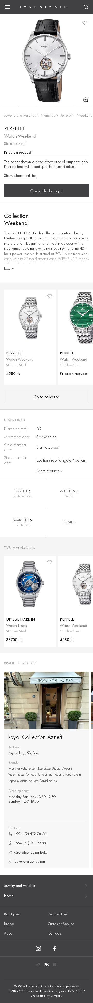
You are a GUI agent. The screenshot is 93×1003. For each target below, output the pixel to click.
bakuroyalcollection (29, 861)
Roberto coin (29, 768)
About (8, 933)
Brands (9, 923)
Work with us (57, 914)
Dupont (67, 768)
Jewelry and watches (20, 115)
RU (55, 964)
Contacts (54, 933)
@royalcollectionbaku (31, 852)
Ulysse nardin (71, 774)
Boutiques (11, 914)
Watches (48, 115)
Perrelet (66, 115)
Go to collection (47, 397)
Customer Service (61, 923)
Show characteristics (20, 175)
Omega (31, 774)
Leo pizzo (44, 768)
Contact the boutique (46, 190)
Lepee (12, 780)
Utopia (56, 768)
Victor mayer (16, 774)
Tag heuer (54, 774)
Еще (7, 268)
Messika (14, 768)
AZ (38, 964)
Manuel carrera (28, 780)
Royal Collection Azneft (35, 737)
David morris (48, 780)
